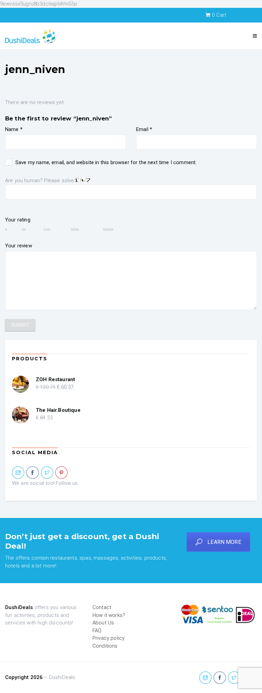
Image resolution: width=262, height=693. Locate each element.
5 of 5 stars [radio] (118, 229)
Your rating (17, 220)
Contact (101, 607)
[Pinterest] (61, 473)
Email (144, 129)
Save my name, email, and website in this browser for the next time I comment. (105, 162)
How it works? (108, 615)
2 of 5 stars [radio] (29, 229)
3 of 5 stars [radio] (54, 229)
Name (14, 129)
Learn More (224, 542)
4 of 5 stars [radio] (84, 229)
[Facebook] (32, 473)
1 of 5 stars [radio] (10, 229)
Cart (219, 15)
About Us (103, 623)
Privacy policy (108, 638)
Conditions (105, 646)
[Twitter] (47, 473)
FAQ (96, 630)
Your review (18, 246)
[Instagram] (18, 473)
